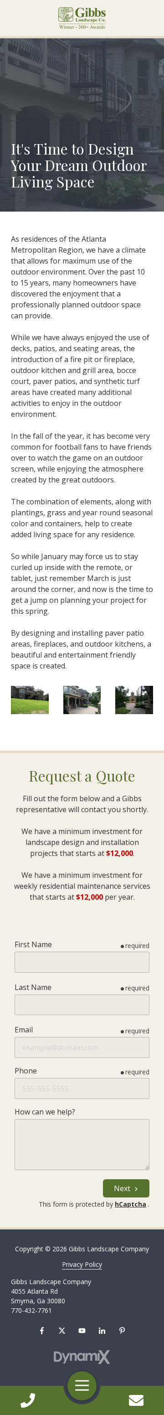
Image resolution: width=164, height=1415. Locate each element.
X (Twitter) (62, 1331)
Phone (26, 1071)
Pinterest (122, 1331)
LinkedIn (102, 1331)
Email (24, 1030)
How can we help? (45, 1112)
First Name (33, 944)
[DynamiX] (82, 1357)
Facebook (42, 1331)
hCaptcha (130, 1204)
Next (123, 1188)
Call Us (27, 1400)
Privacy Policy (82, 1264)
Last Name (33, 987)
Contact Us (136, 1400)
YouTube (82, 1331)
